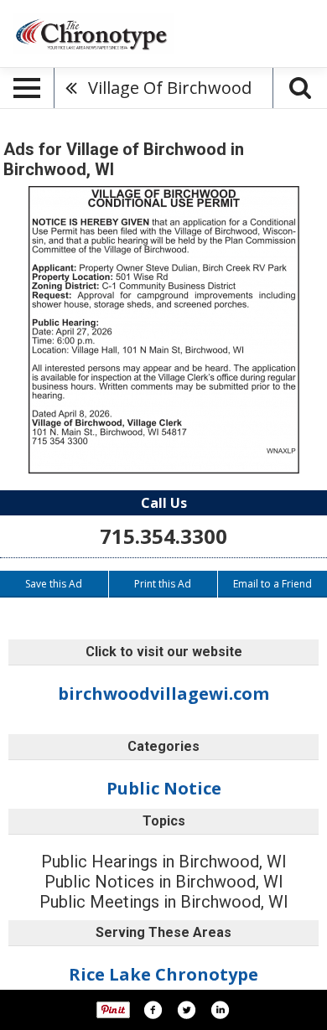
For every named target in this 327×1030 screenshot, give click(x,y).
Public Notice (163, 788)
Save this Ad (53, 584)
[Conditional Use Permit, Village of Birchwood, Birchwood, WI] (164, 330)
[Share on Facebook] (153, 1010)
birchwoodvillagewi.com (163, 693)
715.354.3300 (163, 536)
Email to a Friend (272, 584)
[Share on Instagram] (220, 1010)
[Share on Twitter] (186, 1010)
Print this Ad (162, 584)
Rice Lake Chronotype (163, 974)
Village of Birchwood (170, 87)
